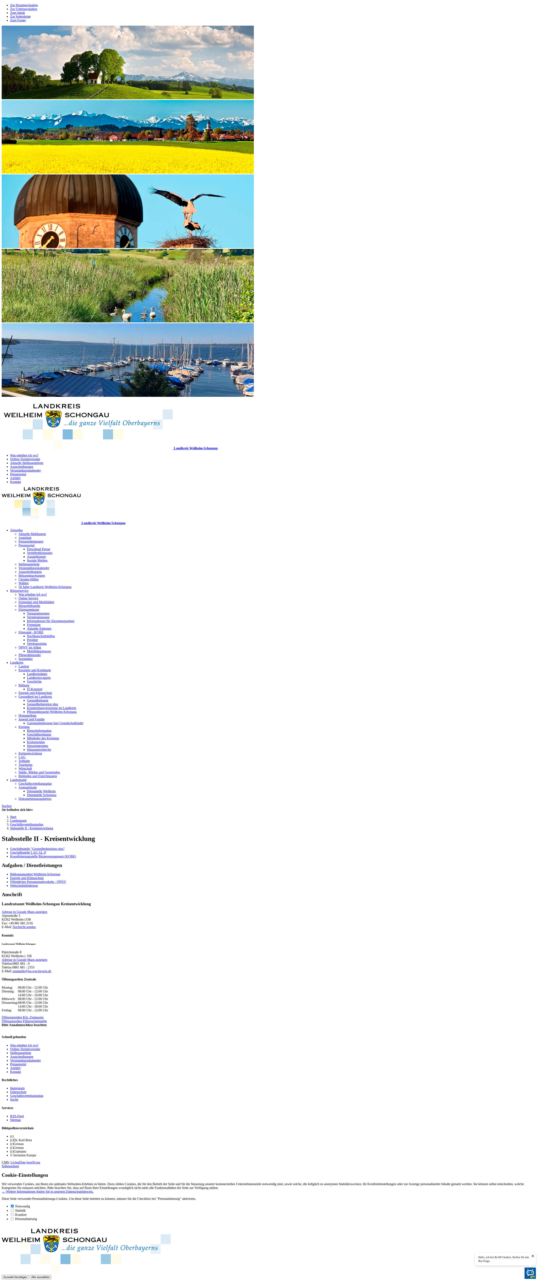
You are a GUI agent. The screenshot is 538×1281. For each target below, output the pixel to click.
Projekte (32, 640)
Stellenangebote (29, 564)
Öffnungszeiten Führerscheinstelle (24, 1021)
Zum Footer (18, 20)
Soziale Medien (37, 560)
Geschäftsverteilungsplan (35, 783)
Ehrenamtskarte (28, 609)
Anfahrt (15, 478)
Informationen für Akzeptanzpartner (50, 621)
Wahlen (23, 583)
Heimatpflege (27, 715)
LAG (22, 757)
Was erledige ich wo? (24, 455)
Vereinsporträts (37, 643)
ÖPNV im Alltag (29, 647)
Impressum (17, 1088)
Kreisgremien (36, 742)
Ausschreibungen (21, 466)
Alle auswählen (40, 1277)
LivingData (18, 1162)
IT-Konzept (34, 689)
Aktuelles (16, 530)
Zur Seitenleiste (20, 16)
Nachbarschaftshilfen (41, 636)
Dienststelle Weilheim (41, 791)
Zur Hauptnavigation (24, 5)
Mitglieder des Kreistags (43, 738)
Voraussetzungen (38, 613)
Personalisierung (26, 1219)
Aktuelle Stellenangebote (26, 463)
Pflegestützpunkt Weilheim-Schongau (52, 712)
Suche (14, 1099)
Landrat (23, 666)
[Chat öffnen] (530, 1273)
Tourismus (25, 764)
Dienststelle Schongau (41, 795)
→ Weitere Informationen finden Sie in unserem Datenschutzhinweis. (48, 1191)
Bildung (23, 685)
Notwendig (22, 1206)
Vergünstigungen (38, 617)
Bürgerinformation (39, 730)
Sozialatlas (25, 659)
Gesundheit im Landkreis (35, 696)
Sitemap (15, 1120)
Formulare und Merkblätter (36, 602)
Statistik (20, 1210)
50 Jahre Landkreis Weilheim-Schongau (44, 587)
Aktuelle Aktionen (39, 628)
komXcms (33, 1162)
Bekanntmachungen (31, 575)
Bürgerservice (19, 590)
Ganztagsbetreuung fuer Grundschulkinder (55, 723)
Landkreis (16, 662)
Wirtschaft (25, 768)
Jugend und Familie (31, 719)
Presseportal (18, 474)
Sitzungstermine (37, 746)
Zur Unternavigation (23, 9)
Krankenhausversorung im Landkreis (51, 708)
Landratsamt (18, 780)
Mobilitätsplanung (39, 651)
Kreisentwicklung (30, 753)
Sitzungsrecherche (39, 749)
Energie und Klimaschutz (35, 693)
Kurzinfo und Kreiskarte (34, 670)
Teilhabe (24, 761)
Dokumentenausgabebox (34, 799)
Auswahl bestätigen (15, 1277)
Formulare (34, 625)
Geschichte (34, 681)
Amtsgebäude (27, 787)
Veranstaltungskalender (25, 470)
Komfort (20, 1214)
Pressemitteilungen (30, 541)
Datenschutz (18, 1092)
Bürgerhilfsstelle (29, 606)
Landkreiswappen (39, 677)
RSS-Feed (17, 1116)
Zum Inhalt (17, 13)
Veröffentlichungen (39, 553)
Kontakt (15, 482)
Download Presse (38, 549)
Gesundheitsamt (37, 700)
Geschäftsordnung (39, 734)
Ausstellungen (36, 556)
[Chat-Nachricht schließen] (533, 1256)
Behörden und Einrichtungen (37, 776)
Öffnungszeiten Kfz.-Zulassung (23, 1017)
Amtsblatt (24, 538)
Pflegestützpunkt (29, 655)
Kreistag (24, 727)
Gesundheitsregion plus (42, 704)
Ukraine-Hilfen (28, 579)
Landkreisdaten (37, 674)
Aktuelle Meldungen (32, 534)
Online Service (28, 598)
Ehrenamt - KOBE (31, 632)
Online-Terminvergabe (25, 459)
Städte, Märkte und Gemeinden (39, 772)
